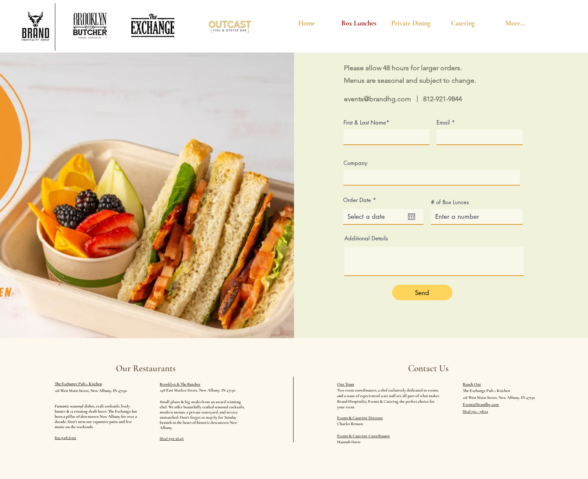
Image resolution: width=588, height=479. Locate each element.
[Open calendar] (411, 216)
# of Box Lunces (450, 202)
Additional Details (366, 238)
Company (355, 163)
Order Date (361, 200)
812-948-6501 (65, 437)
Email (443, 122)
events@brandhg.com (377, 99)
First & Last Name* (367, 122)
